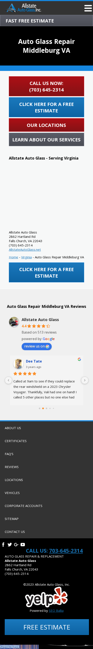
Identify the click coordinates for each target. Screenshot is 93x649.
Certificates (16, 441)
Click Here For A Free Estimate (46, 107)
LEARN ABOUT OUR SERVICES (46, 139)
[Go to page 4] (53, 408)
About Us (13, 428)
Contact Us (15, 531)
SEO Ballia (56, 610)
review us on (34, 346)
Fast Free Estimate (30, 20)
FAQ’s (9, 454)
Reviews (12, 467)
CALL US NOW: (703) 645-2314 (46, 86)
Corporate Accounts (23, 506)
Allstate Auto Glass (40, 319)
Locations (14, 480)
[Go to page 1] (43, 408)
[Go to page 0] (39, 408)
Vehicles (12, 493)
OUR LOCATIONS (46, 125)
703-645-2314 (66, 550)
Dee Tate (34, 361)
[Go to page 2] (46, 408)
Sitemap (12, 518)
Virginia (26, 257)
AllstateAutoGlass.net (25, 249)
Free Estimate (46, 627)
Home (13, 257)
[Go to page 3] (49, 408)
